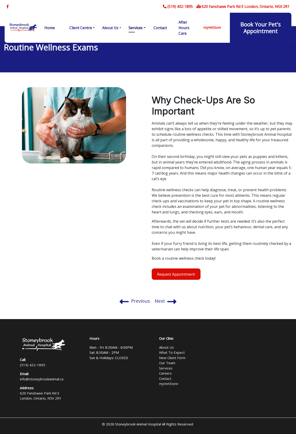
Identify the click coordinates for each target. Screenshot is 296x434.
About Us (110, 27)
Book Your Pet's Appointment (260, 27)
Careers (165, 373)
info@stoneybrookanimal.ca (41, 379)
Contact (160, 27)
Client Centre (80, 27)
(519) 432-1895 (179, 6)
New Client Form (172, 357)
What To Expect (172, 352)
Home (49, 27)
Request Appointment (176, 274)
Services (136, 27)
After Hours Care (184, 28)
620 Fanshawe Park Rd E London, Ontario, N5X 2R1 (245, 6)
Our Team (167, 362)
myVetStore (212, 27)
